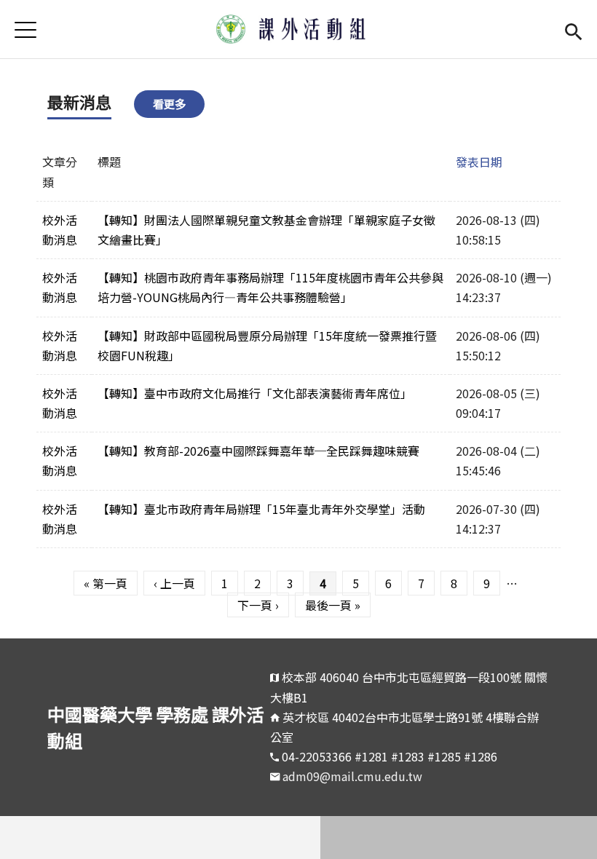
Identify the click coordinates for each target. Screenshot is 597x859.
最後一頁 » (332, 605)
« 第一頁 (105, 583)
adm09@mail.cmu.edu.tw (352, 776)
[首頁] (298, 29)
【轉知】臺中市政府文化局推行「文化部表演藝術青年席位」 (255, 393)
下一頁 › (258, 605)
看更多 (169, 103)
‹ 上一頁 (174, 583)
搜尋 (573, 29)
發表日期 (479, 161)
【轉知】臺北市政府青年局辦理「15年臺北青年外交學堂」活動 (261, 509)
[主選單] (25, 29)
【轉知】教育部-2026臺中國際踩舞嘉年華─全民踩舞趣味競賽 (258, 450)
